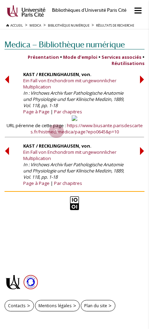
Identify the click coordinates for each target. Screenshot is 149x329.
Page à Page (36, 112)
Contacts (17, 305)
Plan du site (95, 305)
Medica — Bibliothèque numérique (65, 44)
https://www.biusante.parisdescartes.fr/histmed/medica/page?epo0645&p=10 (86, 128)
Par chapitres (68, 112)
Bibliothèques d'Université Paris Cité (89, 10)
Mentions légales (55, 305)
